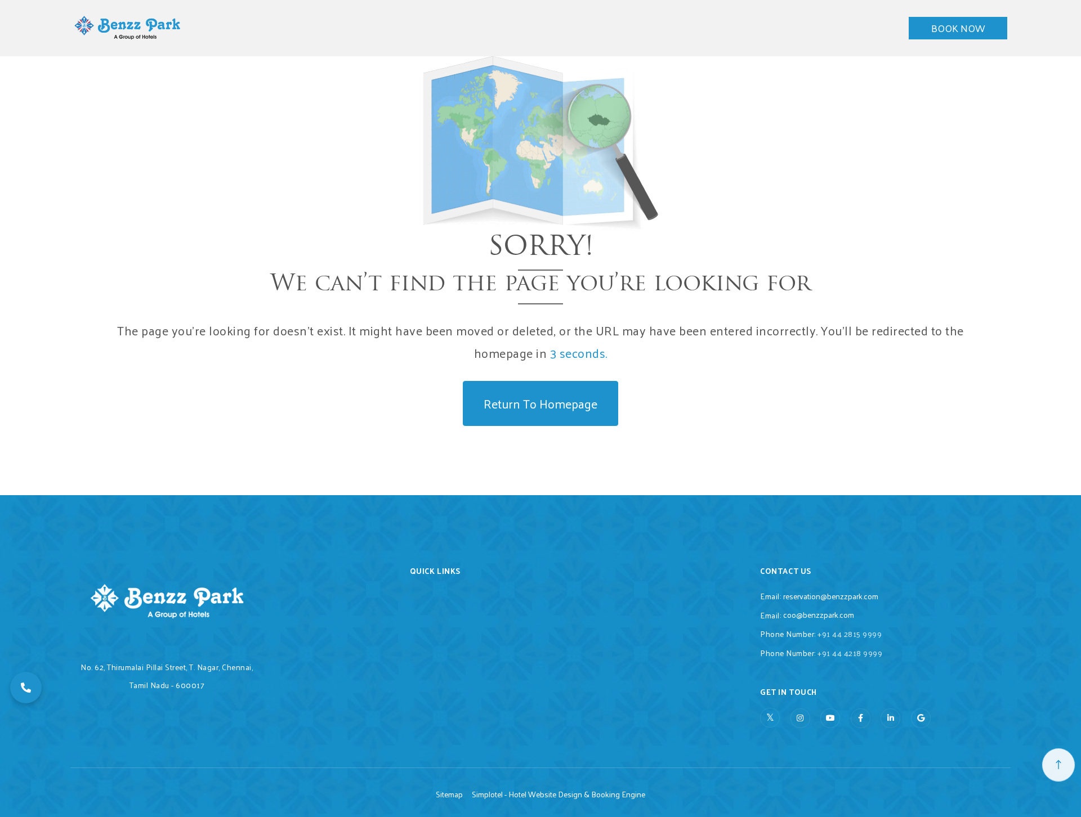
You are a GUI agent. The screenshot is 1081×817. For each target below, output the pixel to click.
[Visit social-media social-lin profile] (890, 718)
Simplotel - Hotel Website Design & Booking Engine (558, 794)
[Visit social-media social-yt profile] (830, 718)
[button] (26, 687)
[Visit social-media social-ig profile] (800, 718)
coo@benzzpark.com (818, 615)
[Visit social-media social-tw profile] (770, 718)
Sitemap (449, 794)
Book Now (958, 28)
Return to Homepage (540, 403)
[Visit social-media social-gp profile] (921, 718)
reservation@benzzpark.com (830, 596)
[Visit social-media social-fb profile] (860, 718)
